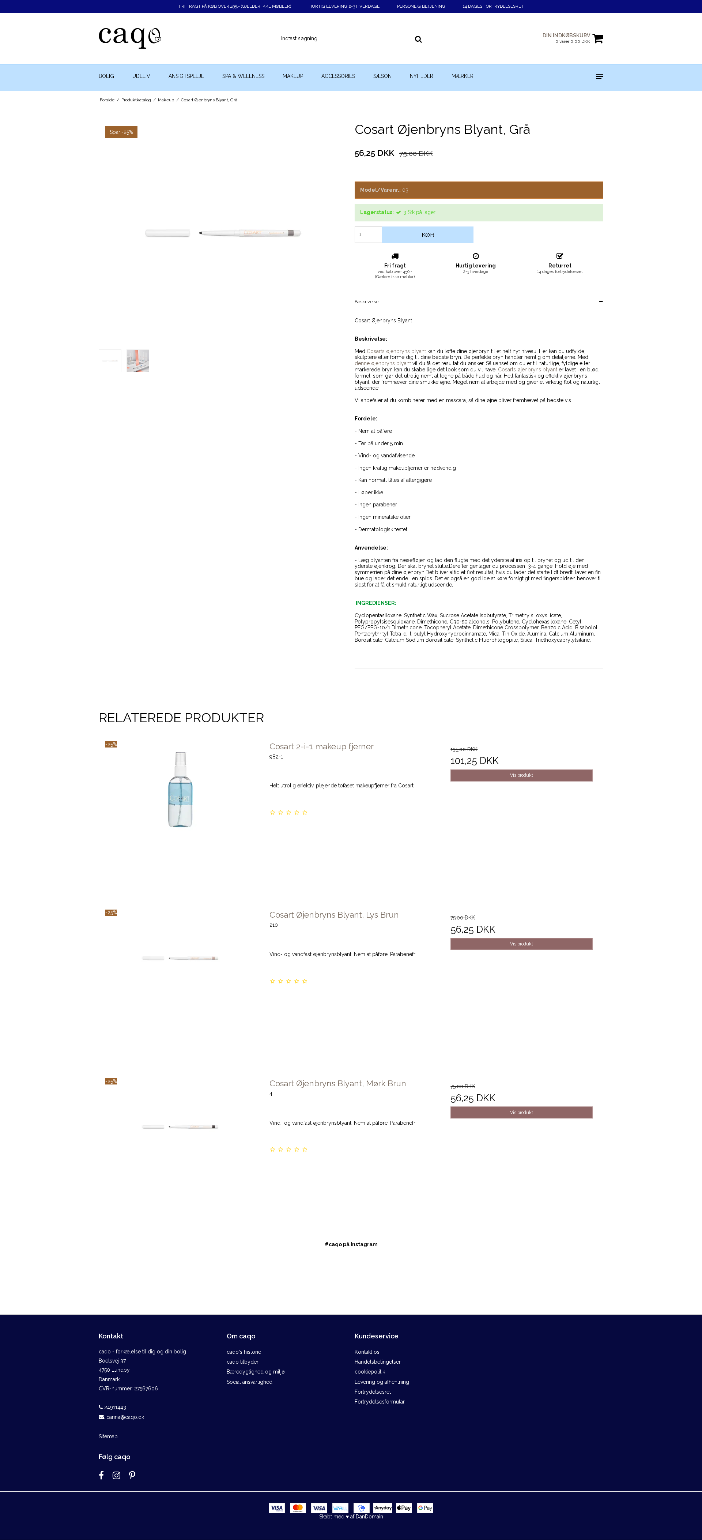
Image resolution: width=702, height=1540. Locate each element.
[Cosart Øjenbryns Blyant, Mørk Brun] (180, 1155)
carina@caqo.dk (125, 1417)
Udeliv (141, 76)
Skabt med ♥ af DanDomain (351, 1517)
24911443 (114, 1407)
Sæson (382, 76)
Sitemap (108, 1436)
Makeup (293, 76)
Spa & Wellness (243, 76)
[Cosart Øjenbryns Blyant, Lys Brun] (180, 986)
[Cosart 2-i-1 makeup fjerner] (180, 818)
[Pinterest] (132, 1475)
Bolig (106, 76)
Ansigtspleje (186, 76)
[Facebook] (101, 1475)
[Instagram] (116, 1475)
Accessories (338, 76)
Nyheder (421, 76)
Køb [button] (428, 235)
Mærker (462, 76)
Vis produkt (521, 775)
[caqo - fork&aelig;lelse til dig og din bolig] (138, 38)
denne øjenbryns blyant (383, 363)
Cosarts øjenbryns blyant (396, 351)
